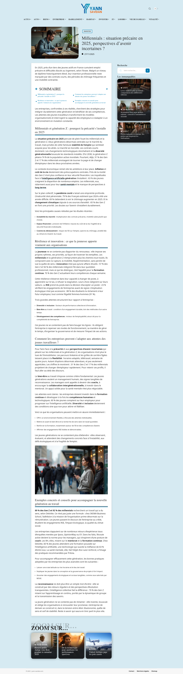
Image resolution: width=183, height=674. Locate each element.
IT (64, 644)
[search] (150, 8)
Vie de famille (41, 644)
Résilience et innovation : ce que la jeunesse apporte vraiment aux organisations (52, 101)
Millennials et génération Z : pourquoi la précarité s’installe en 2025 (51, 95)
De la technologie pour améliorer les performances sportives (70, 651)
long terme (40, 187)
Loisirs (125, 88)
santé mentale (67, 184)
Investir (87, 31)
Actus (93, 649)
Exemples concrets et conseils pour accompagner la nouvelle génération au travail (90, 101)
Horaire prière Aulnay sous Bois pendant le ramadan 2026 (43, 651)
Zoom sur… (49, 628)
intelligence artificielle (53, 178)
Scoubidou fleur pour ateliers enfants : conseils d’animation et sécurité (133, 114)
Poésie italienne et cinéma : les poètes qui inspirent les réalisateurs (132, 136)
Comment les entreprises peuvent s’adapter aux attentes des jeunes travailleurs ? (90, 95)
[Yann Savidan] (91, 8)
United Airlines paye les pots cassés (98, 653)
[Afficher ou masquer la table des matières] (84, 89)
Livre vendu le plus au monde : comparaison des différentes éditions (132, 92)
